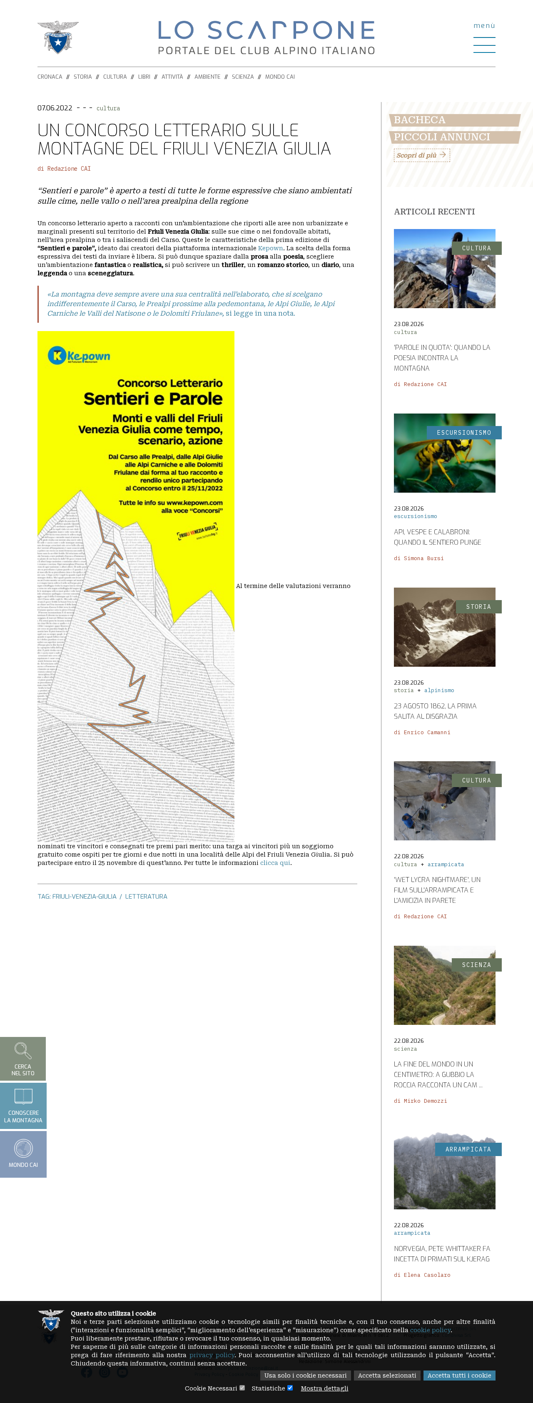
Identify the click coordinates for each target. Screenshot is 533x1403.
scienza (405, 1048)
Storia (83, 76)
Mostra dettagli (325, 1388)
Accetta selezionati (387, 1375)
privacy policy (211, 1355)
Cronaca (49, 76)
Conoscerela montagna (23, 1116)
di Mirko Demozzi (420, 1100)
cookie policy (430, 1330)
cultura (108, 108)
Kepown (270, 248)
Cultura (115, 76)
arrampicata (446, 864)
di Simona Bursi (419, 558)
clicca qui (275, 863)
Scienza (243, 76)
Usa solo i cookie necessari (305, 1375)
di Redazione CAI (64, 168)
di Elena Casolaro (422, 1274)
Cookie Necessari (211, 1388)
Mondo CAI (280, 76)
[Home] (266, 37)
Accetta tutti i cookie (459, 1375)
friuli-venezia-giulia (84, 896)
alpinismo (439, 690)
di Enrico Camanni (422, 732)
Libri (144, 76)
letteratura (146, 896)
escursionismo (415, 516)
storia (404, 690)
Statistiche (268, 1388)
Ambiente (207, 76)
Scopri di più (416, 155)
